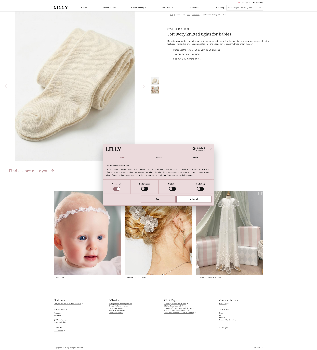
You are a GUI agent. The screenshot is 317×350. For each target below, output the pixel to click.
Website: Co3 (258, 348)
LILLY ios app (58, 331)
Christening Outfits (115, 308)
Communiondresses (116, 313)
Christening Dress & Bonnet (209, 277)
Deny (158, 199)
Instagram (57, 315)
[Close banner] (210, 149)
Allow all (194, 199)
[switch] (144, 189)
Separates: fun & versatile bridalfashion (178, 308)
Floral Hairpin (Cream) (136, 277)
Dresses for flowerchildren (118, 306)
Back (171, 15)
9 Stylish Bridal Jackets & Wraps (175, 306)
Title (188, 15)
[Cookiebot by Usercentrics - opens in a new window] (194, 149)
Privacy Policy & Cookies (227, 320)
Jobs (220, 315)
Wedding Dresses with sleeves (175, 304)
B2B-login (223, 327)
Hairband (60, 277)
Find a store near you (29, 170)
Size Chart (222, 304)
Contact (222, 317)
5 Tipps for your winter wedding (175, 310)
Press (221, 313)
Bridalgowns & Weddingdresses (120, 304)
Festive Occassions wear (117, 310)
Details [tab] (159, 157)
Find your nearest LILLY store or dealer (67, 304)
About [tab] (195, 157)
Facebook (57, 313)
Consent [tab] (121, 157)
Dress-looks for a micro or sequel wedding (179, 313)
